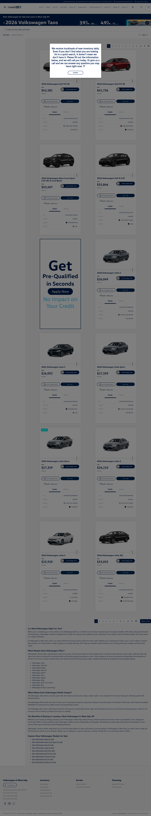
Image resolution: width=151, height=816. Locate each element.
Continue (75, 72)
